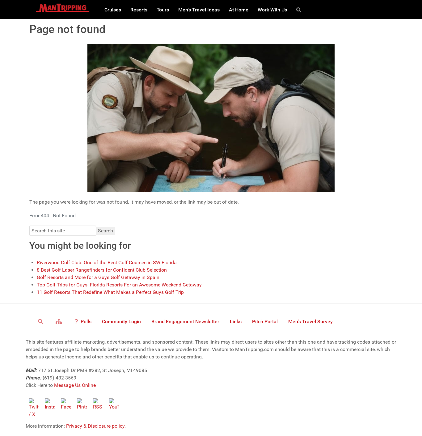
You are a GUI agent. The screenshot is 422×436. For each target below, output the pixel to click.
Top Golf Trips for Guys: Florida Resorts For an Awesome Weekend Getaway (119, 285)
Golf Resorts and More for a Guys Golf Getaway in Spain (98, 277)
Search (105, 231)
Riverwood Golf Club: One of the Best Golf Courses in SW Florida (107, 262)
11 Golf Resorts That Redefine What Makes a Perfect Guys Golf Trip (110, 292)
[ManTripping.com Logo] (62, 7)
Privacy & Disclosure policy (95, 426)
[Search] (300, 9)
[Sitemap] (60, 321)
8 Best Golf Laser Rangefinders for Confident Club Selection (102, 270)
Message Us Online (75, 385)
